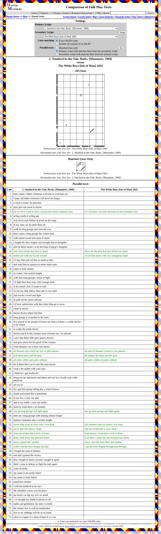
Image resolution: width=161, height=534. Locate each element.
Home (34, 13)
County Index (84, 17)
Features (45, 13)
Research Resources (83, 13)
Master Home (12, 16)
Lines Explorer (106, 17)
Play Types (137, 17)
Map (95, 17)
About (106, 13)
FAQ (99, 13)
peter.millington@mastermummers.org (81, 526)
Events (66, 13)
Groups (57, 13)
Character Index (122, 17)
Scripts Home (69, 17)
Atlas (25, 16)
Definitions (149, 17)
